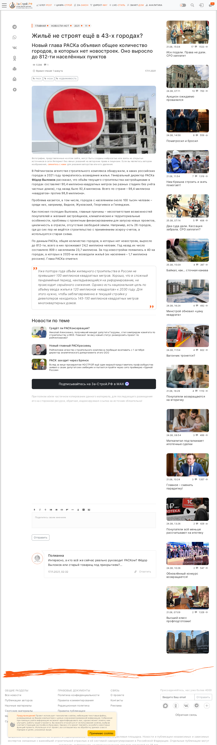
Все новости (13, 695)
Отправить (40, 537)
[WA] (14, 37)
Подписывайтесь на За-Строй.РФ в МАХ (92, 384)
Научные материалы (18, 705)
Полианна (56, 555)
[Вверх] (14, 90)
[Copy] (135, 572)
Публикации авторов (19, 700)
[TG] (14, 27)
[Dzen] (207, 706)
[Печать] (14, 69)
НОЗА (50, 78)
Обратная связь (186, 714)
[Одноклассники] (176, 706)
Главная (40, 25)
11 (86, 25)
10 (193, 91)
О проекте (117, 695)
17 (192, 46)
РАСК (38, 78)
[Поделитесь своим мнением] (94, 520)
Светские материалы (19, 710)
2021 (77, 25)
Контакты (117, 700)
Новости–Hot (60, 25)
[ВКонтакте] (186, 706)
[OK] (14, 58)
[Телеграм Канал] (196, 706)
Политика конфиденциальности (79, 695)
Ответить (145, 571)
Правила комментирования (76, 700)
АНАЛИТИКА (155, 5)
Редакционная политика (73, 705)
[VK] (14, 48)
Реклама (116, 705)
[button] (4, 5)
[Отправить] (14, 79)
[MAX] (166, 706)
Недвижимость (68, 78)
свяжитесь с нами (57, 164)
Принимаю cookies (101, 733)
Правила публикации (71, 710)
